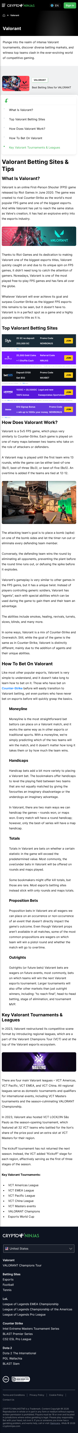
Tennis (7, 1290)
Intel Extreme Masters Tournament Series (31, 1328)
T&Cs (17, 348)
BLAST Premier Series (18, 1334)
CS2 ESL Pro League (17, 1339)
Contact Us (8, 1399)
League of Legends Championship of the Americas (37, 1309)
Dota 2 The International (19, 1353)
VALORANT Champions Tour (22, 1265)
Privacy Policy (37, 1395)
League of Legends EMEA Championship (31, 1304)
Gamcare (55, 1423)
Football (8, 1284)
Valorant (9, 1260)
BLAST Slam (11, 1363)
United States (19, 1248)
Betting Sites (11, 1274)
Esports (8, 1279)
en (57, 5)
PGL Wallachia (12, 1358)
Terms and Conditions (14, 1395)
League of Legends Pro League (24, 1314)
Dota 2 (7, 1348)
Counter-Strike (12, 688)
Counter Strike (13, 1323)
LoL (5, 1299)
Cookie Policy (56, 1395)
